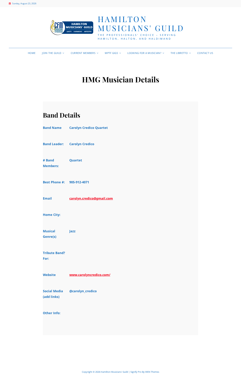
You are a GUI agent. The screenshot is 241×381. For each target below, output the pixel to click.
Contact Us (205, 53)
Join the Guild (51, 53)
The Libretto (179, 53)
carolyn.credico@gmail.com (91, 198)
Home (31, 53)
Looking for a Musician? (144, 53)
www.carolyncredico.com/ (89, 275)
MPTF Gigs (111, 53)
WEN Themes (152, 371)
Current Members (83, 53)
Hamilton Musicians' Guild (141, 23)
